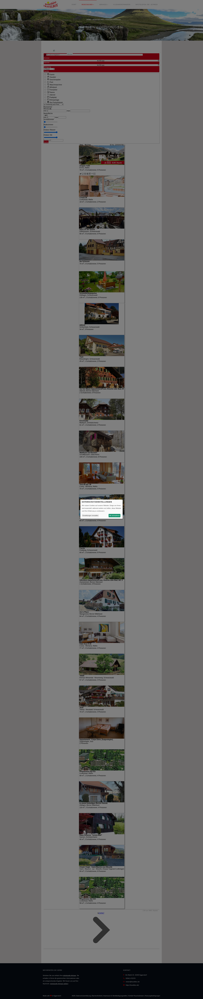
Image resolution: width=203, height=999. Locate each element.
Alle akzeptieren (114, 515)
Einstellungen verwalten (90, 515)
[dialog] (101, 509)
